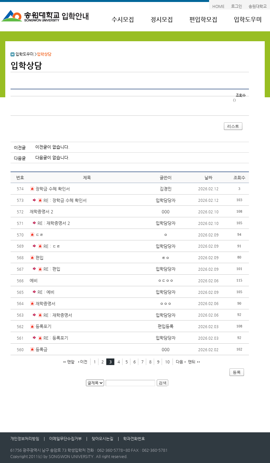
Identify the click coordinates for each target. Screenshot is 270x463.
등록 (237, 372)
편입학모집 (203, 19)
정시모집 (161, 19)
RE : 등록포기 (55, 337)
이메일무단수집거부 (65, 438)
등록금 (41, 349)
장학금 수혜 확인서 (53, 188)
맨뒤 (191, 361)
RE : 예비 (46, 292)
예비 (34, 280)
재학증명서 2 (41, 211)
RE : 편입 (51, 268)
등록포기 (43, 326)
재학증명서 (45, 303)
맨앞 (70, 361)
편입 (39, 257)
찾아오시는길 (102, 438)
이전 (83, 361)
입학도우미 (248, 19)
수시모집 (123, 19)
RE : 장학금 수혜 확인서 (65, 200)
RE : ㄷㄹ (51, 246)
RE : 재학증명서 (57, 315)
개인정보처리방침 (24, 438)
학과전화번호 (134, 438)
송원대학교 (258, 6)
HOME (218, 6)
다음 (179, 361)
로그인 (236, 6)
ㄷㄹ (39, 234)
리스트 (233, 126)
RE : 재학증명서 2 (54, 223)
